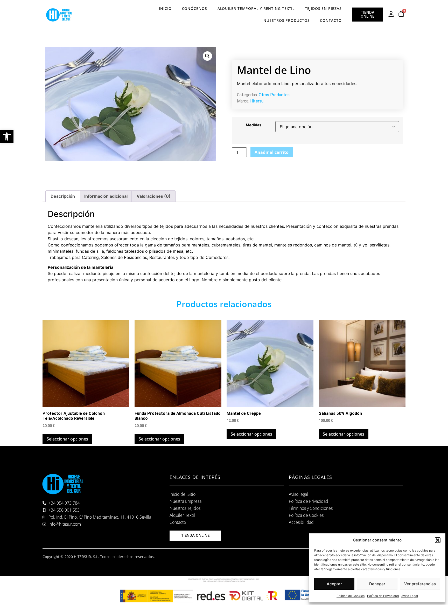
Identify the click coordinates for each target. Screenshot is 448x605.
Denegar (377, 583)
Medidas (253, 125)
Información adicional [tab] (106, 196)
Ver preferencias (420, 583)
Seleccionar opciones (67, 439)
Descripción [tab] (63, 196)
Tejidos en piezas (323, 8)
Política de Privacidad (383, 596)
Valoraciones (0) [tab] (154, 196)
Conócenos (194, 8)
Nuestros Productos (286, 20)
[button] (6, 136)
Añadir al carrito (272, 152)
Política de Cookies (351, 596)
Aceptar (334, 583)
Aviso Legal (409, 596)
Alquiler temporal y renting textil (256, 8)
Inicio (165, 8)
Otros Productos (274, 94)
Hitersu (256, 101)
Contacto (330, 20)
